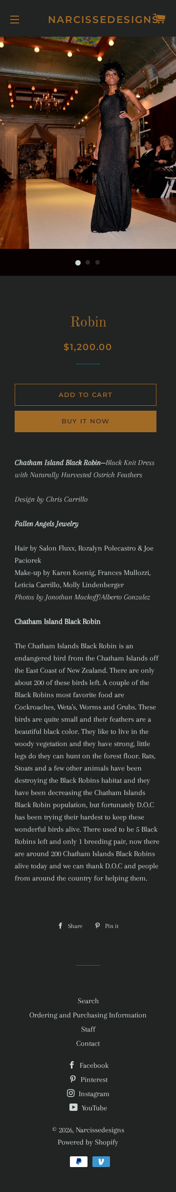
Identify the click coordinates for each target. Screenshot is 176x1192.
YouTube (93, 1108)
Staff (88, 1029)
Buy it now (86, 421)
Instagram (93, 1093)
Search (88, 1000)
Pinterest (93, 1079)
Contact (88, 1043)
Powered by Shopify (88, 1142)
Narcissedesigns (88, 19)
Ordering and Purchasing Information (88, 1015)
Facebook (93, 1065)
